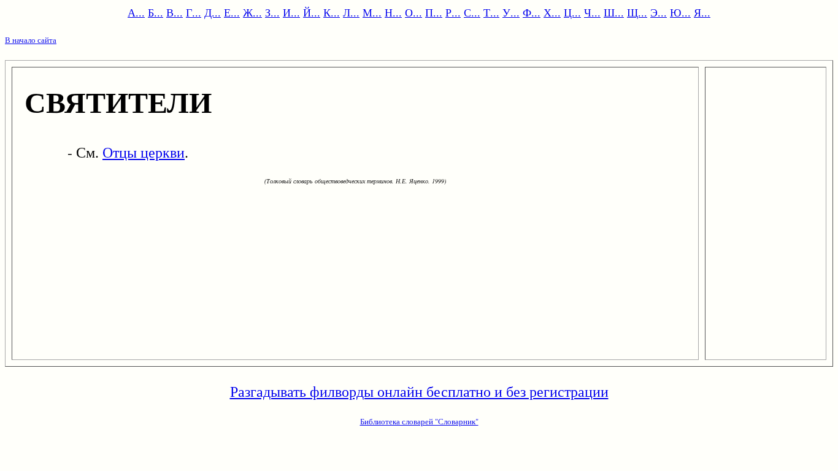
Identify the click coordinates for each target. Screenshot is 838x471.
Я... (702, 12)
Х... (552, 12)
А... (136, 12)
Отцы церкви (143, 152)
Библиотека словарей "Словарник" (419, 421)
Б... (155, 12)
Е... (232, 12)
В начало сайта (30, 39)
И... (291, 12)
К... (331, 12)
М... (372, 12)
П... (433, 12)
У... (511, 12)
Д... (212, 12)
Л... (351, 12)
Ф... (531, 12)
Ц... (572, 12)
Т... (491, 12)
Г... (193, 12)
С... (472, 12)
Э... (658, 12)
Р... (453, 12)
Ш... (614, 12)
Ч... (592, 12)
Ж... (252, 12)
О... (413, 12)
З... (272, 12)
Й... (311, 12)
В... (174, 12)
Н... (393, 12)
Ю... (680, 12)
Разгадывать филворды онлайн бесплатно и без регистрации (419, 391)
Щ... (637, 12)
